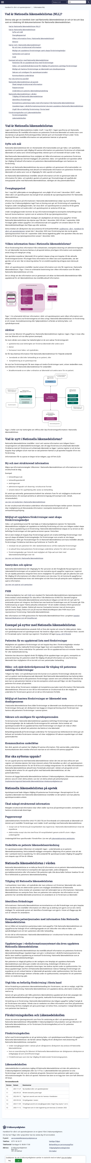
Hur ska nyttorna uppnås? (19, 79)
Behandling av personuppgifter (61, 1144)
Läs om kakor (66, 1157)
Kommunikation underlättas (23, 75)
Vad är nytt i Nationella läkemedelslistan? (25, 45)
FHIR (14, 57)
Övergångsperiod (19, 35)
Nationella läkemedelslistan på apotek (23, 82)
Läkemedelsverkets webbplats (63, 838)
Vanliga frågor (54, 1141)
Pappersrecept (18, 87)
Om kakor (53, 1151)
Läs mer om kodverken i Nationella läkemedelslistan (25, 502)
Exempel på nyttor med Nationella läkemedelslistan (29, 60)
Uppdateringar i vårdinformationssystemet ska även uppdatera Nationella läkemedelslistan (47, 106)
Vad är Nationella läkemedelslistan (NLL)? (24, 26)
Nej (9, 1161)
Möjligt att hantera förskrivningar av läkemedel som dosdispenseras (38, 69)
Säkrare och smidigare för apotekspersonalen (30, 72)
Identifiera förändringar (21, 100)
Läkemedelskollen (19, 118)
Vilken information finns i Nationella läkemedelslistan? (33, 38)
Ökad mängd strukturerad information (27, 84)
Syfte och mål (17, 32)
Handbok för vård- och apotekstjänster (17, 7)
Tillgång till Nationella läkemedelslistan (27, 96)
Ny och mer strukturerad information (26, 47)
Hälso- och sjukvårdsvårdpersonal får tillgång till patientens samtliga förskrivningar (44, 66)
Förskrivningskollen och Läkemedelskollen (25, 112)
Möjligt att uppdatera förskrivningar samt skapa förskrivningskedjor (38, 50)
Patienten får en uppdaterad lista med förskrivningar (32, 63)
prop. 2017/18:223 (63, 634)
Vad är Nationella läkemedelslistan (22, 30)
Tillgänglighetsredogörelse (59, 1148)
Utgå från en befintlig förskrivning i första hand (30, 109)
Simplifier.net (32, 618)
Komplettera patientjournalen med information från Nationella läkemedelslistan (43, 103)
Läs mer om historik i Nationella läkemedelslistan (24, 558)
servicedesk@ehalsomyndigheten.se (24, 1138)
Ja (18, 1161)
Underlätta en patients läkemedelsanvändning (30, 91)
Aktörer (15, 42)
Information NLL (39, 7)
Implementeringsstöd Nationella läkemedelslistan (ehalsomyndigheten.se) (33, 781)
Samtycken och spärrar (21, 54)
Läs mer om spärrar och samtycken (18, 584)
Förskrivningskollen (19, 115)
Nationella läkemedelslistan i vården (23, 94)
